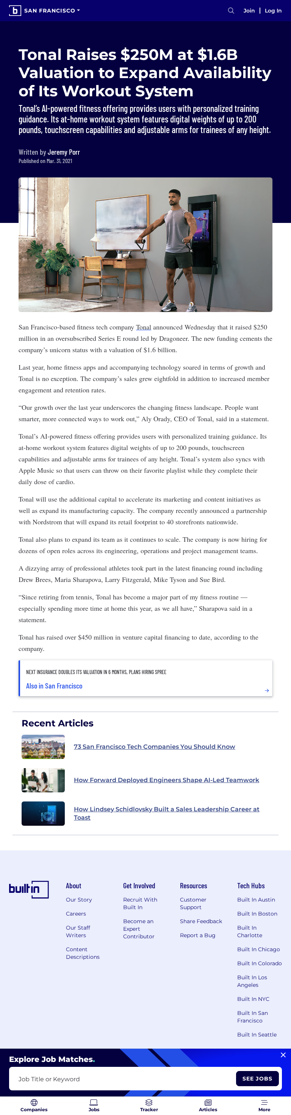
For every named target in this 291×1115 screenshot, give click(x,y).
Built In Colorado (259, 963)
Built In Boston (257, 913)
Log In (273, 10)
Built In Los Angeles (252, 981)
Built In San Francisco (252, 1017)
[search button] (231, 10)
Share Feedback (201, 921)
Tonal (143, 326)
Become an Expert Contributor (139, 929)
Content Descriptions (83, 953)
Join (249, 10)
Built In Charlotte (249, 931)
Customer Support (193, 903)
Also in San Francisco (54, 685)
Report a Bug (198, 935)
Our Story (79, 899)
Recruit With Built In (140, 903)
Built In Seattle (257, 1034)
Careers (76, 913)
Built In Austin (256, 899)
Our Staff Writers (78, 931)
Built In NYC (253, 999)
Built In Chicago (258, 949)
